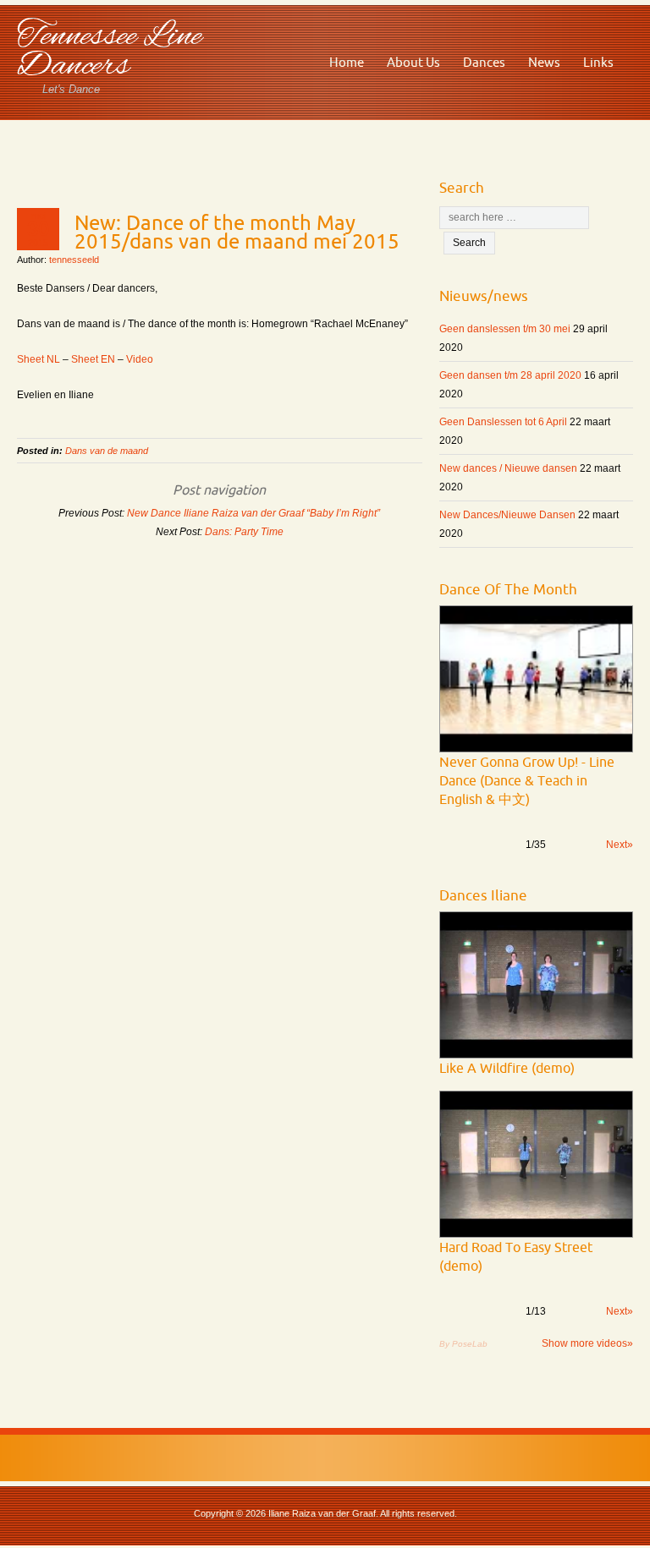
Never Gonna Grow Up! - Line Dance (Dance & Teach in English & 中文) (526, 780)
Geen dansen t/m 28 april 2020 (510, 375)
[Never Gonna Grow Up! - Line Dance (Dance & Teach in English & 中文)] (536, 678)
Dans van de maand (106, 451)
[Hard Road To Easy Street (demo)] (536, 1164)
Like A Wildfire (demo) (507, 1067)
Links (598, 62)
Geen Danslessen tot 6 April (503, 422)
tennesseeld (74, 259)
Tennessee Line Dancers (109, 52)
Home (346, 62)
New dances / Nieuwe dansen (508, 468)
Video (139, 359)
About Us (413, 62)
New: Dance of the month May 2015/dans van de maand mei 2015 (236, 231)
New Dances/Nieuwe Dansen (507, 515)
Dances (484, 62)
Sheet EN (93, 359)
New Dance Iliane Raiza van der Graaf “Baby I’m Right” (253, 513)
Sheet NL (38, 359)
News (544, 62)
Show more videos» (587, 1343)
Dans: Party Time (244, 532)
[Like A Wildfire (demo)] (536, 984)
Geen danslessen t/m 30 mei (504, 329)
